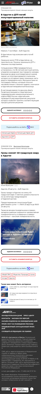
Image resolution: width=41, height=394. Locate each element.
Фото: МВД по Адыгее (9, 47)
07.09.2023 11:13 (6, 8)
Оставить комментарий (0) (20, 118)
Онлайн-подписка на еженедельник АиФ (19, 321)
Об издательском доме (12, 315)
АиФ (16, 185)
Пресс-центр (28, 315)
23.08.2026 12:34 (6, 146)
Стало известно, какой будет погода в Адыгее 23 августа (18, 233)
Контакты (6, 318)
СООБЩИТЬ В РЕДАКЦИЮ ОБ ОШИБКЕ (16, 331)
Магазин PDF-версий (20, 318)
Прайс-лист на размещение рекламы (17, 324)
